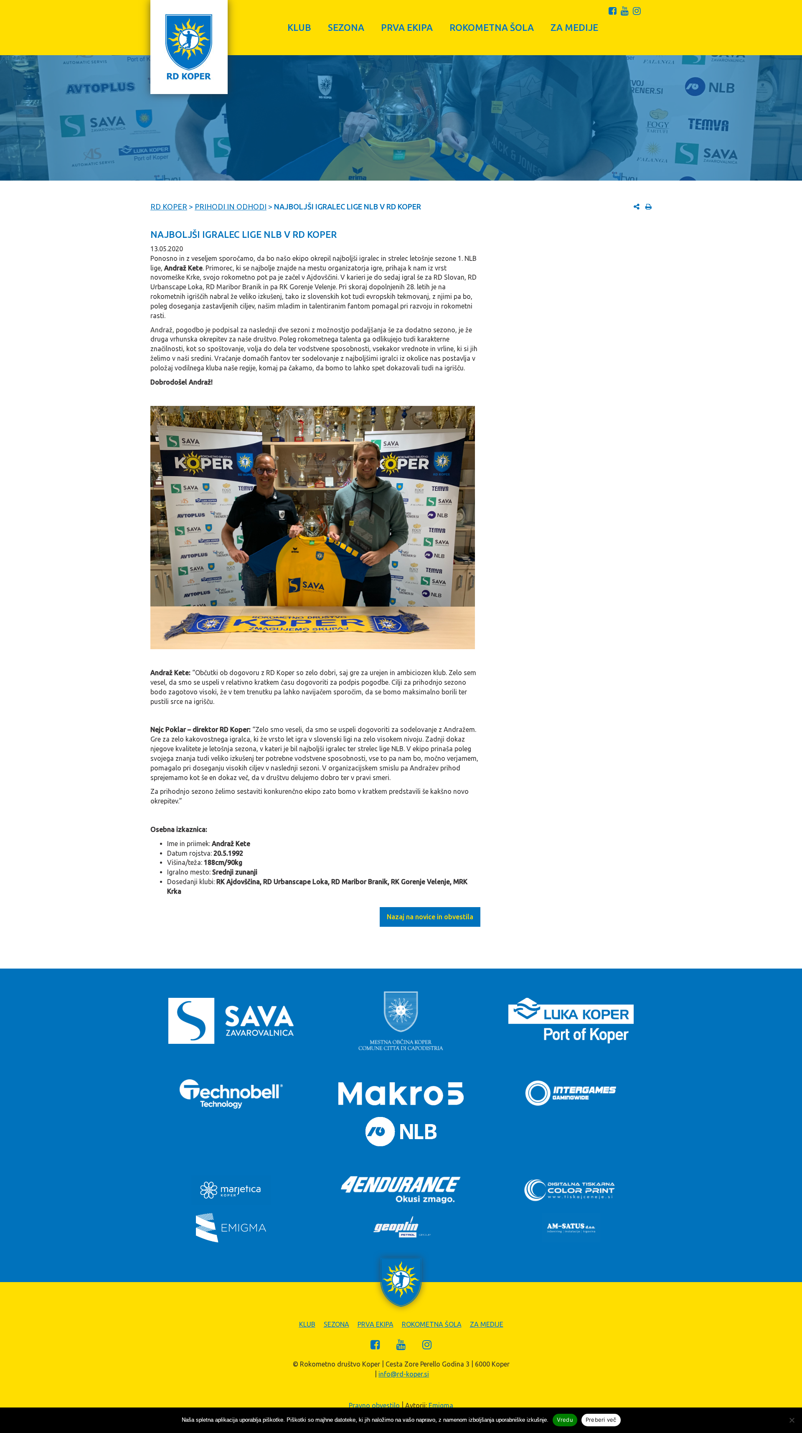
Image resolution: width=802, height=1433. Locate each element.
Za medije (574, 27)
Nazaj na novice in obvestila (430, 916)
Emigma (441, 1405)
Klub (299, 27)
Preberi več (601, 1419)
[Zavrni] (791, 1420)
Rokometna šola (491, 27)
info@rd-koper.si (403, 1374)
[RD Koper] (189, 47)
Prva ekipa (407, 27)
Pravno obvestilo (374, 1405)
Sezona (346, 27)
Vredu (565, 1419)
